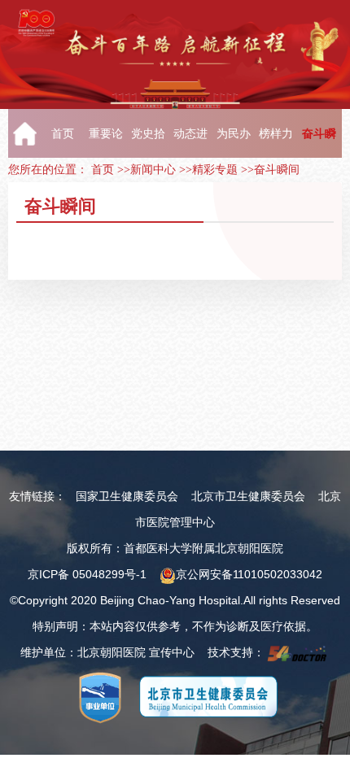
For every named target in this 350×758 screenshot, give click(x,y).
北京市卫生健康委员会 (248, 496)
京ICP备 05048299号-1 (87, 574)
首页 (102, 169)
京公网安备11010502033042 (249, 574)
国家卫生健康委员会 (127, 496)
